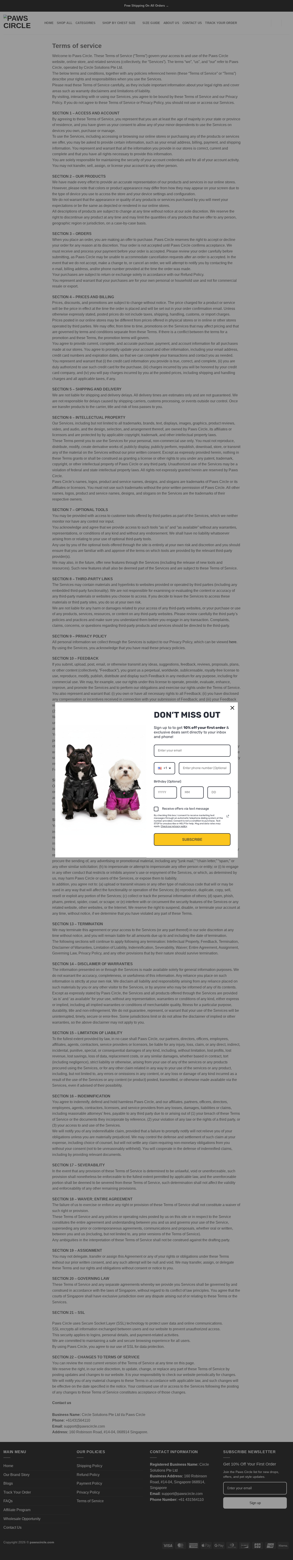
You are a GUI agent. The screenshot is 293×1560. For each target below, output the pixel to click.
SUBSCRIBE (192, 839)
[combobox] (164, 768)
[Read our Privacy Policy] (228, 816)
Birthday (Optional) (167, 781)
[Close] (232, 707)
